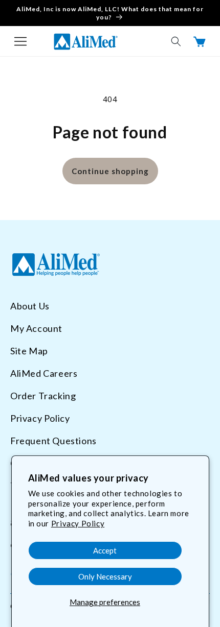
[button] (20, 41)
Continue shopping (110, 171)
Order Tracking (43, 395)
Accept (105, 550)
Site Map (29, 350)
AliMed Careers (43, 373)
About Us (30, 305)
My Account (36, 328)
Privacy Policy (77, 523)
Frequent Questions (53, 440)
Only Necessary (105, 576)
